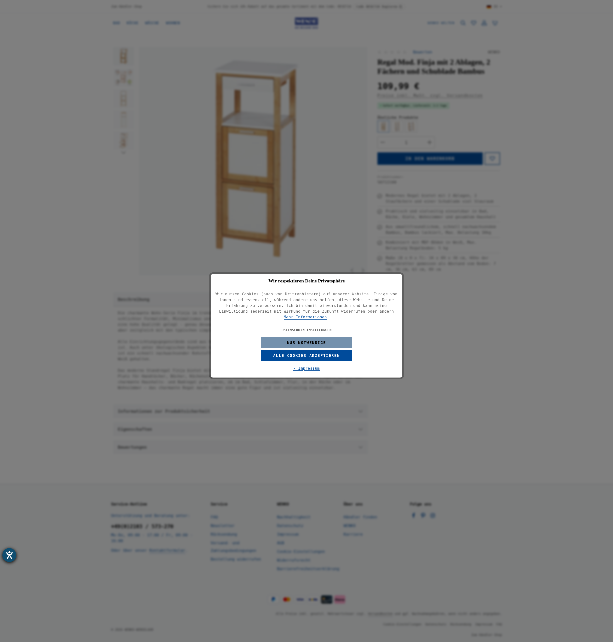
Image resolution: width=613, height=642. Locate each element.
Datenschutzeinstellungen (307, 330)
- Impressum (306, 368)
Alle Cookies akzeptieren (306, 355)
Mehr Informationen (305, 317)
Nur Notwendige (306, 342)
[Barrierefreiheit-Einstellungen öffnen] (9, 555)
